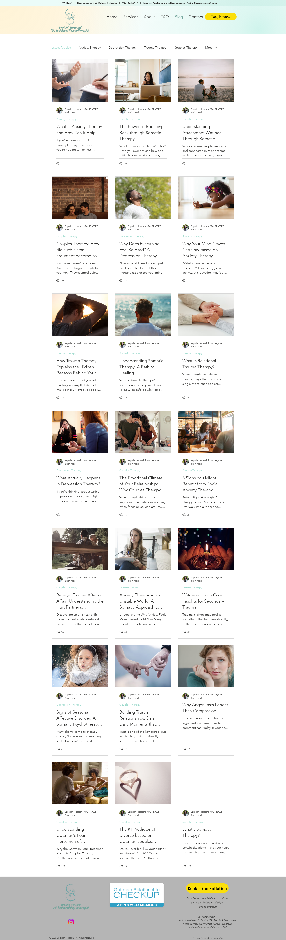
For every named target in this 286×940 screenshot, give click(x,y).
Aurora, (217, 923)
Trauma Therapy (155, 47)
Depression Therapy (122, 47)
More (209, 47)
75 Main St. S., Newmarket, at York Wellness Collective (90, 3)
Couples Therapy (185, 47)
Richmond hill (219, 927)
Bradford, (227, 923)
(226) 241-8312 (130, 3)
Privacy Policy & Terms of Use (208, 937)
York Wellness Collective (194, 920)
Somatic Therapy (129, 119)
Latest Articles (61, 47)
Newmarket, (205, 923)
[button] (130, 16)
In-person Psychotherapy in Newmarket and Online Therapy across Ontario (179, 3)
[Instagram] (71, 921)
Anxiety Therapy (90, 47)
